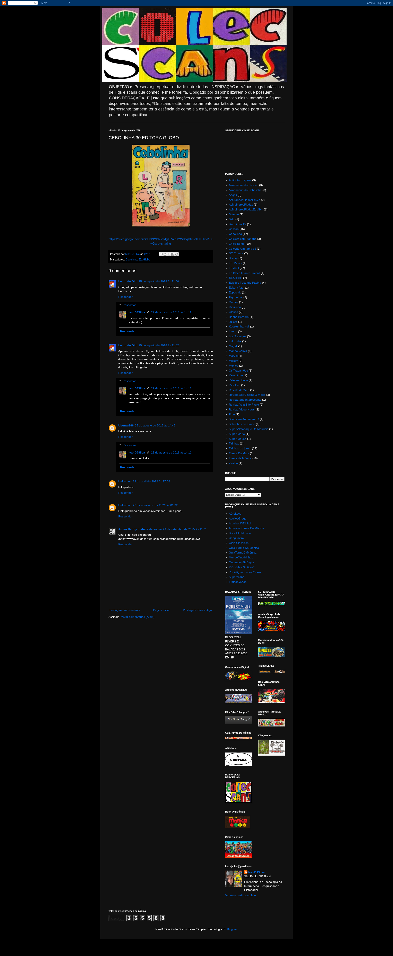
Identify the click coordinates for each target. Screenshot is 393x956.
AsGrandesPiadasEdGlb (244, 199)
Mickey (233, 360)
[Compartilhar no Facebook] (173, 254)
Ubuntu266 (126, 425)
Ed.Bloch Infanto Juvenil (244, 273)
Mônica (233, 365)
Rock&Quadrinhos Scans (245, 572)
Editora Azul (236, 287)
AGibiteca (235, 513)
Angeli (233, 195)
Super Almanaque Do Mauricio (248, 429)
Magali (233, 346)
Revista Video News (242, 409)
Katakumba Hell (239, 326)
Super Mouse (237, 438)
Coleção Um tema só (242, 248)
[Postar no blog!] (165, 254)
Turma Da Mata (239, 453)
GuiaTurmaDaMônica (242, 552)
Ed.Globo (144, 259)
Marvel (233, 355)
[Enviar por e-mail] (161, 254)
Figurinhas (236, 297)
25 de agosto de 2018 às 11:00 (159, 281)
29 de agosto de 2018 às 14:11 (171, 312)
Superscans (236, 577)
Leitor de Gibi (127, 281)
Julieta (233, 321)
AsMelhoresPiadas (241, 204)
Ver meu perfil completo (240, 895)
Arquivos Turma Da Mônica (246, 528)
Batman (234, 214)
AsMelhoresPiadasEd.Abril (246, 209)
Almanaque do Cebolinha (245, 190)
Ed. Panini (235, 263)
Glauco (233, 312)
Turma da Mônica (240, 458)
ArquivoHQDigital (240, 523)
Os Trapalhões (238, 370)
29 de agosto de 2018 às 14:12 (171, 388)
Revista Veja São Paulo (244, 404)
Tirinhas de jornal (240, 448)
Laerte (233, 331)
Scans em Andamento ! (244, 419)
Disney (233, 258)
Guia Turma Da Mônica (244, 547)
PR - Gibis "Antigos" (241, 567)
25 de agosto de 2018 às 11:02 (159, 345)
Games (233, 302)
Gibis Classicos (238, 542)
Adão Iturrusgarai (240, 180)
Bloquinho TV (237, 224)
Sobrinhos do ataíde (242, 424)
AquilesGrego (237, 518)
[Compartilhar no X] (169, 254)
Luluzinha (235, 341)
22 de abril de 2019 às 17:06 (151, 481)
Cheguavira (236, 538)
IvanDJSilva (137, 312)
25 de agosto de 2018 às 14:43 (155, 425)
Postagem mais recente (125, 610)
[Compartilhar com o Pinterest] (177, 254)
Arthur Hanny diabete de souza (140, 529)
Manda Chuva (238, 350)
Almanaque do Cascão (243, 185)
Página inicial (161, 610)
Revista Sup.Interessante (245, 399)
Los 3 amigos (237, 336)
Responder (125, 296)
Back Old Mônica (240, 533)
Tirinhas (234, 443)
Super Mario (237, 433)
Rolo (232, 414)
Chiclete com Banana (242, 238)
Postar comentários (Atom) (137, 616)
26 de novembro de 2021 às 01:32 (155, 505)
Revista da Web (239, 390)
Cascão (234, 229)
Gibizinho (235, 307)
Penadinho (236, 375)
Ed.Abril (234, 268)
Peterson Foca (238, 380)
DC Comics (236, 253)
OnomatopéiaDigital (241, 562)
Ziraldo (233, 463)
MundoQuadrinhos (241, 557)
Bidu (232, 219)
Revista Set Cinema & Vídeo (247, 394)
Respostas (129, 305)
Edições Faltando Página (245, 282)
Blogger (232, 929)
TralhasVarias (237, 581)
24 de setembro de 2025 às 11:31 (185, 529)
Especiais (235, 292)
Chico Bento (237, 243)
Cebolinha (131, 259)
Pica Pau (234, 385)
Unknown (125, 481)
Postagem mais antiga (197, 610)
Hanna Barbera (239, 316)
